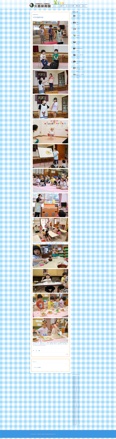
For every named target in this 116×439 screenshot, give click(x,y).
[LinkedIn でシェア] (39, 350)
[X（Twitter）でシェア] (36, 350)
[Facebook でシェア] (33, 350)
